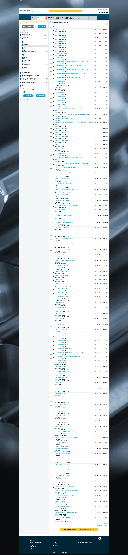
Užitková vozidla (25, 81)
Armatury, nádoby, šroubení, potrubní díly (31, 75)
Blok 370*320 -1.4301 (60, 283)
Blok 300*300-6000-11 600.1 (62, 178)
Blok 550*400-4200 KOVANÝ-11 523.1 (64, 470)
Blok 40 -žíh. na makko (60, 37)
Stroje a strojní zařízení (27, 76)
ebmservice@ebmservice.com (37, 542)
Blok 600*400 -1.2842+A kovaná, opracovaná (66, 512)
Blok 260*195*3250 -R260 (61, 132)
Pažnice (25, 57)
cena (106, 26)
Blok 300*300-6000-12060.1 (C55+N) (64, 183)
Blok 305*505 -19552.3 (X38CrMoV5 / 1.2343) (66, 205)
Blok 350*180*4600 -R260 (61, 271)
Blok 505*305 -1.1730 (60, 366)
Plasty (23, 85)
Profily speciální (26, 44)
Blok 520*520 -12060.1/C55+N (62, 448)
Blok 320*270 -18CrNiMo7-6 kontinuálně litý (65, 255)
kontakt (54, 542)
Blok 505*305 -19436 (60, 410)
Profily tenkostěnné (27, 42)
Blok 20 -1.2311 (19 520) (60, 29)
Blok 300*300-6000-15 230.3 (62, 194)
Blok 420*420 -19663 (60, 324)
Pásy (24, 48)
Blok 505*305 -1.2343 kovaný (62, 377)
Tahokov (25, 63)
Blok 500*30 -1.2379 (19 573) (62, 340)
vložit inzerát (41, 95)
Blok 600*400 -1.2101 (60, 501)
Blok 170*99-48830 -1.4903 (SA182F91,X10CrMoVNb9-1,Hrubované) (71, 61)
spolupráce (55, 545)
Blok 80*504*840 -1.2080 (61, 45)
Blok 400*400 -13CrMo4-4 (61, 296)
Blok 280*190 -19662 (60, 148)
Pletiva (24, 61)
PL (104, 9)
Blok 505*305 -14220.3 (60, 399)
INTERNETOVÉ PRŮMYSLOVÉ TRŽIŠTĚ (27, 11)
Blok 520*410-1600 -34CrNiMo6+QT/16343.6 (66, 437)
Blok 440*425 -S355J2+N (61, 329)
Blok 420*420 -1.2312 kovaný (62, 307)
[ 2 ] (107, 523)
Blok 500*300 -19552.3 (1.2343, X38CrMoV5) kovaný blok (69, 352)
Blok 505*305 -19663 (60, 426)
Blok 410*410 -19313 (60, 302)
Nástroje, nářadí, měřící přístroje (29, 78)
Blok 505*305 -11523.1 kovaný (62, 388)
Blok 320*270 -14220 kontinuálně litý (64, 238)
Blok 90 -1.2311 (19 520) (60, 49)
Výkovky (25, 67)
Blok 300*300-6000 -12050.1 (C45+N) (64, 173)
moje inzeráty (28, 95)
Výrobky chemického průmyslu (28, 84)
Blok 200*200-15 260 (60, 92)
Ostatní (24, 68)
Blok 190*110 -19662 (60, 81)
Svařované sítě (26, 64)
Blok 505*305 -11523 (60, 382)
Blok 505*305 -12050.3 (60, 393)
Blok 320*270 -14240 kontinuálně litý (64, 244)
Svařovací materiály (26, 72)
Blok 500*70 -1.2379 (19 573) (62, 344)
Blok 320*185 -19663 (60, 209)
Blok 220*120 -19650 (60, 100)
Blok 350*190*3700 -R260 (61, 275)
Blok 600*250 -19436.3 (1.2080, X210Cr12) (65, 486)
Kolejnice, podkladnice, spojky (29, 51)
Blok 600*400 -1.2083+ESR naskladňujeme (65, 496)
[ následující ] (98, 525)
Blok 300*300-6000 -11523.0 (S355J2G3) (65, 167)
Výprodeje (24, 91)
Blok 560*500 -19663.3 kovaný (62, 481)
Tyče (24, 41)
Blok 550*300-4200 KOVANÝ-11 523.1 (64, 459)
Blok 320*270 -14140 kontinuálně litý (64, 233)
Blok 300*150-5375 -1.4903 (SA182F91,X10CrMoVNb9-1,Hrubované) (71, 163)
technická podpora (57, 543)
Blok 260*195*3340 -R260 (61, 136)
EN (107, 9)
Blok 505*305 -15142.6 (60, 404)
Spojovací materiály (26, 34)
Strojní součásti (25, 71)
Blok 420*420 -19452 (60, 318)
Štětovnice (25, 55)
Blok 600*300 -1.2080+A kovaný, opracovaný (66, 490)
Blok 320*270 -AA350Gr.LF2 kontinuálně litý (65, 265)
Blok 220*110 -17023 (60, 96)
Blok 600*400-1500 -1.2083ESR (62, 517)
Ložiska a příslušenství (27, 35)
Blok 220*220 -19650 (60, 104)
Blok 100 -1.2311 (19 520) (61, 53)
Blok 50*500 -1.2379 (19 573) (62, 41)
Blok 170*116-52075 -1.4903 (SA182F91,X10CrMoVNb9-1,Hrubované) (71, 69)
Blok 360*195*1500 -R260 (61, 279)
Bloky (24, 45)
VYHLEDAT (42, 26)
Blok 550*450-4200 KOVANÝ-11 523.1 (64, 475)
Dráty (24, 58)
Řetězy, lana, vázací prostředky (29, 79)
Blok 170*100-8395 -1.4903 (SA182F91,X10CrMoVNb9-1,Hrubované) (71, 65)
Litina (24, 66)
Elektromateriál (25, 73)
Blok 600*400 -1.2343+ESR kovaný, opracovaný (66, 506)
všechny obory (24, 32)
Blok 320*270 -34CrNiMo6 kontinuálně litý (65, 260)
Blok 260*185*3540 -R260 (61, 128)
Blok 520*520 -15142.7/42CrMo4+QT (64, 453)
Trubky (24, 40)
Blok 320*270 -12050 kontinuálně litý (64, 222)
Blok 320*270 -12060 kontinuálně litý (64, 227)
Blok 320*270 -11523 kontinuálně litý (64, 215)
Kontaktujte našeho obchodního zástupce (65, 10)
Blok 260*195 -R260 (59, 144)
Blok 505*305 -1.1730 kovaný (62, 371)
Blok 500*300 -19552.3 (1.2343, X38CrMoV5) (66, 348)
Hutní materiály (25, 37)
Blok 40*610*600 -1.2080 (61, 33)
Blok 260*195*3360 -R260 (61, 140)
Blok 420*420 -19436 (60, 313)
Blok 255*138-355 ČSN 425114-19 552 (64, 118)
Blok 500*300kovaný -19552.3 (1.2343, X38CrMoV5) (67, 356)
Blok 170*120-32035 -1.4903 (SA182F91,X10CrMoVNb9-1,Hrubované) (71, 73)
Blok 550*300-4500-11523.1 (61, 464)
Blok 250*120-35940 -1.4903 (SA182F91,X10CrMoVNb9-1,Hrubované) (72, 114)
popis (56, 26)
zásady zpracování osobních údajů (84, 542)
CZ (98, 9)
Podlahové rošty (26, 60)
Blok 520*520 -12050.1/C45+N (62, 442)
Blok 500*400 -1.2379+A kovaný (63, 360)
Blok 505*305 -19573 (60, 421)
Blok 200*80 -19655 (59, 87)
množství (99, 26)
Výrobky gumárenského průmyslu (29, 82)
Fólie (24, 47)
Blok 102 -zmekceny (59, 57)
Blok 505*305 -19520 (60, 415)
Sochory (25, 54)
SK (101, 9)
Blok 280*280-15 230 (60, 153)
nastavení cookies (87, 543)
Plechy (24, 38)
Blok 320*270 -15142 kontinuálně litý (64, 249)
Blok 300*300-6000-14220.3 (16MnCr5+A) (65, 189)
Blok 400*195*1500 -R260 (61, 288)
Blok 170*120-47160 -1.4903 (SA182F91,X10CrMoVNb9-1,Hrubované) (71, 77)
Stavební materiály (26, 86)
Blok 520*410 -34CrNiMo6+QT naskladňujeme (66, 431)
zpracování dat (79, 543)
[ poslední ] (105, 525)
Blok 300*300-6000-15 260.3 (62, 200)
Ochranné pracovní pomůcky (28, 89)
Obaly (23, 88)
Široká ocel (25, 53)
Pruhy (24, 50)
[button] (21, 34)
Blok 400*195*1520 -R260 (61, 292)
